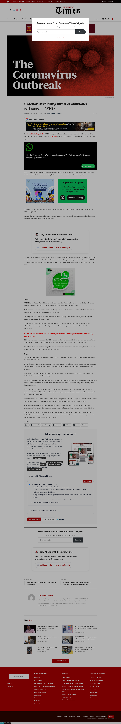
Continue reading (60, 37)
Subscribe (81, 32)
